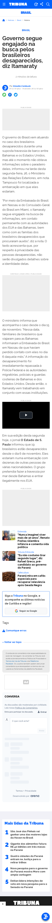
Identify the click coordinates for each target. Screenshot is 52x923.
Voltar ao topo (13, 642)
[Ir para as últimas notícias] (36, 4)
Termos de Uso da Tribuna (16, 661)
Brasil (26, 12)
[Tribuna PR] (26, 903)
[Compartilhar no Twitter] (16, 95)
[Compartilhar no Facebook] (10, 95)
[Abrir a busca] (48, 4)
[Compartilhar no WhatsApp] (4, 95)
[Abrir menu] (4, 4)
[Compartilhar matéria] (41, 4)
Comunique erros (15, 630)
